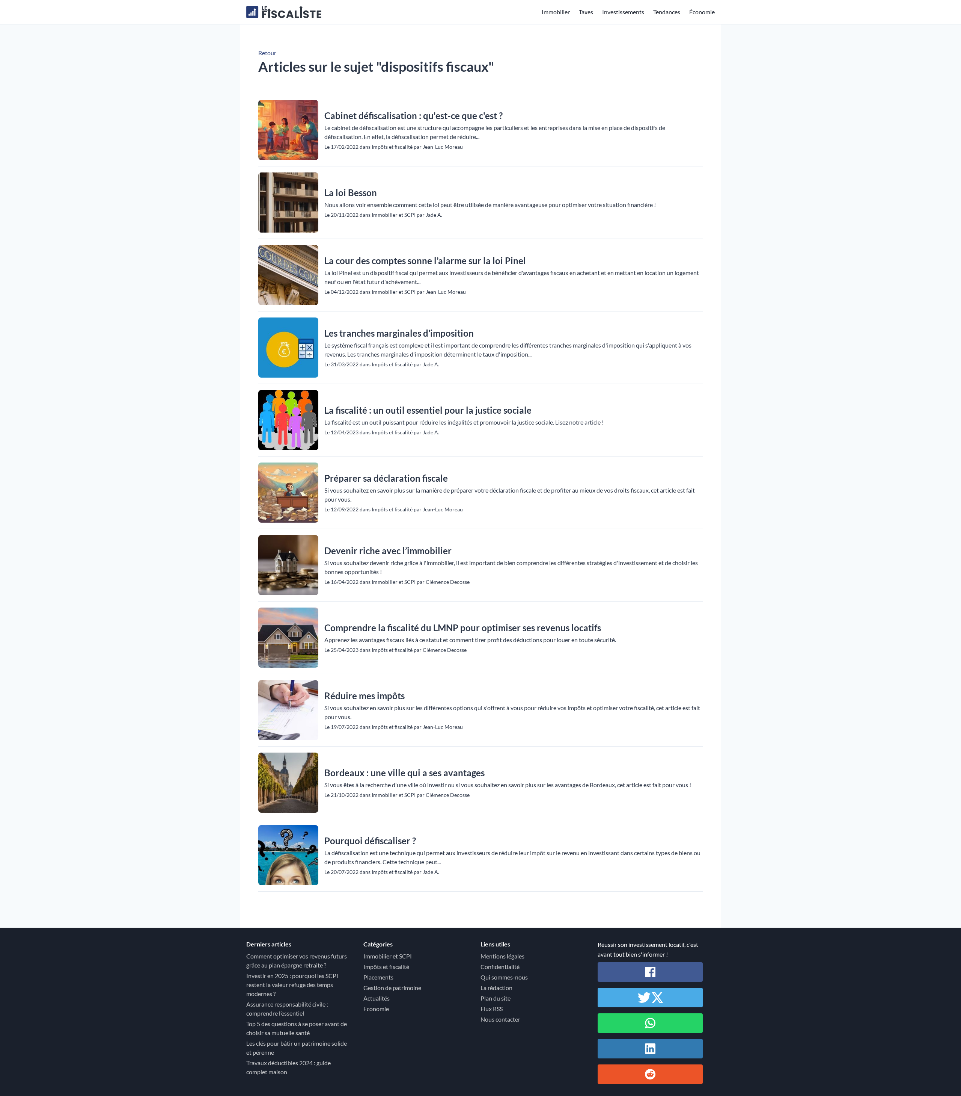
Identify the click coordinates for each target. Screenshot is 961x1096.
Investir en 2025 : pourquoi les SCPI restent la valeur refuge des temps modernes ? (292, 984)
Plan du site (495, 998)
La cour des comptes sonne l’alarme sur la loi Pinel (425, 260)
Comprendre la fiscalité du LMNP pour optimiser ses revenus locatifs (462, 627)
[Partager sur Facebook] (650, 972)
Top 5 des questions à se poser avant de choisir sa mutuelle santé (296, 1028)
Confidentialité (500, 966)
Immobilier (556, 11)
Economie (376, 1008)
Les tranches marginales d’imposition (399, 333)
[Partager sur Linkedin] (650, 1048)
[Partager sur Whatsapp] (650, 1023)
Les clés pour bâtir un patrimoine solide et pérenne (296, 1048)
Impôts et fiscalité (386, 966)
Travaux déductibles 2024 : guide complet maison (288, 1067)
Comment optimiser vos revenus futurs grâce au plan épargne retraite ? (296, 960)
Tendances (666, 11)
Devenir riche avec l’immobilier (388, 550)
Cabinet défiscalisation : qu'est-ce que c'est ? (413, 115)
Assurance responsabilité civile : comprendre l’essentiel (287, 1009)
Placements (378, 977)
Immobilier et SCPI (387, 956)
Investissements (623, 11)
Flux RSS (491, 1008)
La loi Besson (350, 192)
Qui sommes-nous (504, 977)
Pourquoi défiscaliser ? (370, 840)
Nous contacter (500, 1019)
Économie (702, 11)
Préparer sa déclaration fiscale (386, 478)
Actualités (376, 998)
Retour (267, 52)
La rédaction (496, 987)
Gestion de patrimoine (392, 987)
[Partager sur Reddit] (650, 1074)
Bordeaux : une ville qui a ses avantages (404, 772)
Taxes (586, 11)
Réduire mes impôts (364, 695)
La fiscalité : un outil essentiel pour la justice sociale (428, 410)
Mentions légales (502, 956)
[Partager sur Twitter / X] (650, 997)
